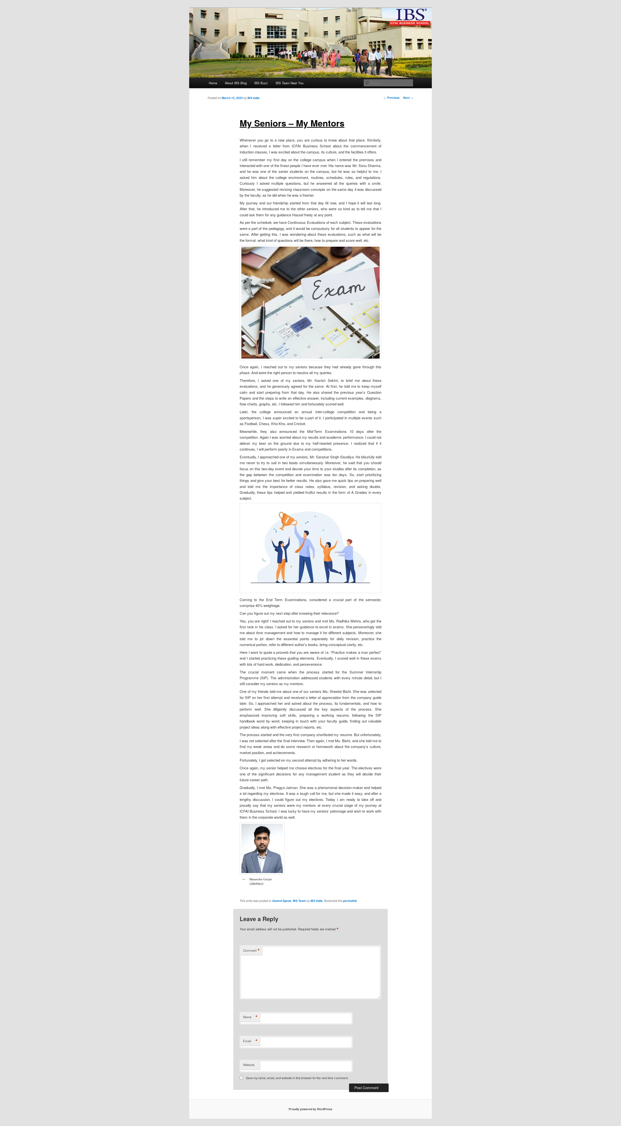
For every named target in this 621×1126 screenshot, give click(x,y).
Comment (251, 950)
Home (213, 83)
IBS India (253, 98)
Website (248, 1064)
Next (408, 97)
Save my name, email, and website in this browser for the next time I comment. (297, 1078)
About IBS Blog (236, 83)
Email (250, 1041)
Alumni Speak (281, 901)
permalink (350, 901)
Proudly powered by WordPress (310, 1109)
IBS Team (299, 901)
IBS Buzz (261, 83)
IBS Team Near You (289, 83)
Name (250, 1017)
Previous (392, 97)
